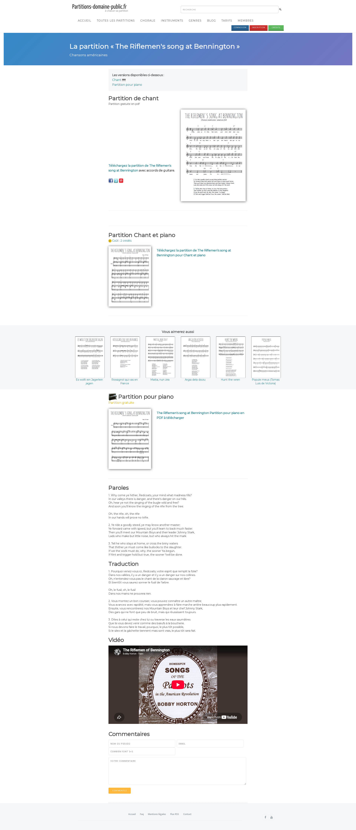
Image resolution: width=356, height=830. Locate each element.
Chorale (147, 20)
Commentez (119, 790)
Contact (187, 814)
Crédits (276, 27)
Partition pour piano (127, 84)
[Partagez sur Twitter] (116, 180)
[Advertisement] (141, 135)
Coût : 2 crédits (121, 240)
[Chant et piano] (124, 80)
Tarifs (226, 20)
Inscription (258, 27)
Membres (246, 20)
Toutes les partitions (116, 20)
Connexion (240, 27)
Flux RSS (174, 814)
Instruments (172, 20)
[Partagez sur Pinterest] (121, 180)
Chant (116, 80)
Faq (142, 814)
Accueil (84, 20)
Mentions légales (157, 814)
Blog (211, 20)
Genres (195, 20)
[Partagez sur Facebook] (110, 180)
